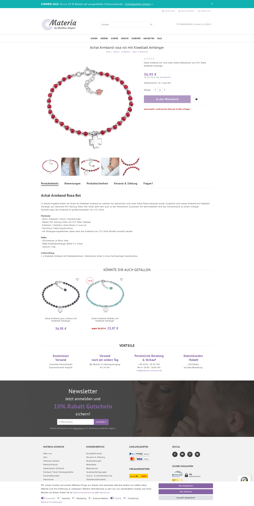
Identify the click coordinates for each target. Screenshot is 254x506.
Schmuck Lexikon (51, 461)
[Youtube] (182, 454)
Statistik (66, 498)
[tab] (50, 184)
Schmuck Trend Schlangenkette (58, 472)
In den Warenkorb (167, 99)
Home (108, 52)
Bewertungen (73, 183)
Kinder (114, 38)
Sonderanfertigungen (96, 472)
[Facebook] (175, 454)
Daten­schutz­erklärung (83, 492)
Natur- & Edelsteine (140, 52)
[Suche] (151, 25)
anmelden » (101, 422)
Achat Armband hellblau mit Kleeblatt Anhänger (104, 319)
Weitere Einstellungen (51, 502)
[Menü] (249, 477)
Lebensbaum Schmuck (53, 468)
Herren (104, 38)
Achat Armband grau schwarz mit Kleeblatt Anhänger (61, 319)
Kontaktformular (94, 453)
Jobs (45, 457)
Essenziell (50, 498)
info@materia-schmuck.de (149, 370)
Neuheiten (148, 38)
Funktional (133, 498)
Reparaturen (92, 468)
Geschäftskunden (51, 475)
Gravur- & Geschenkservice (99, 475)
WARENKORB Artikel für (195, 24)
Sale (159, 38)
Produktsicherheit (97, 183)
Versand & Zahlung (125, 183)
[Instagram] (190, 454)
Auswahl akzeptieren (186, 497)
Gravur (125, 38)
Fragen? (148, 183)
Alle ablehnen (186, 491)
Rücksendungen (94, 461)
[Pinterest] (197, 454)
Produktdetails (50, 183)
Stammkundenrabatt (96, 479)
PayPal (118, 498)
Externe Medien (100, 498)
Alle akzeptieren (186, 485)
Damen (94, 38)
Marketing (81, 498)
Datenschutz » (78, 428)
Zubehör (136, 38)
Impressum (48, 479)
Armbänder (125, 52)
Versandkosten (165, 77)
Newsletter (91, 464)
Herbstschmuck (50, 464)
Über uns (47, 453)
